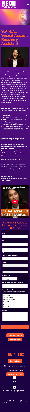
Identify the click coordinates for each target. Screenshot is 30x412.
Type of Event (6, 262)
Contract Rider (15, 340)
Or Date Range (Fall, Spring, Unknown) (13, 282)
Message (4, 310)
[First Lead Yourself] (15, 307)
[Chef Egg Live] (15, 301)
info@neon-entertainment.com (16, 366)
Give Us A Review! (15, 374)
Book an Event (15, 361)
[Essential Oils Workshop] (15, 305)
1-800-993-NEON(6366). (16, 370)
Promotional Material (15, 335)
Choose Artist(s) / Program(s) (10, 289)
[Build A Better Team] (15, 297)
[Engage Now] (15, 303)
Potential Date (6, 275)
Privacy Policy (4, 405)
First (3, 246)
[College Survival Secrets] (15, 299)
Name (4, 240)
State (4, 269)
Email (4, 233)
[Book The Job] (15, 295)
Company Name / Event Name (10, 255)
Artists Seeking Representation (15, 391)
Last (3, 252)
